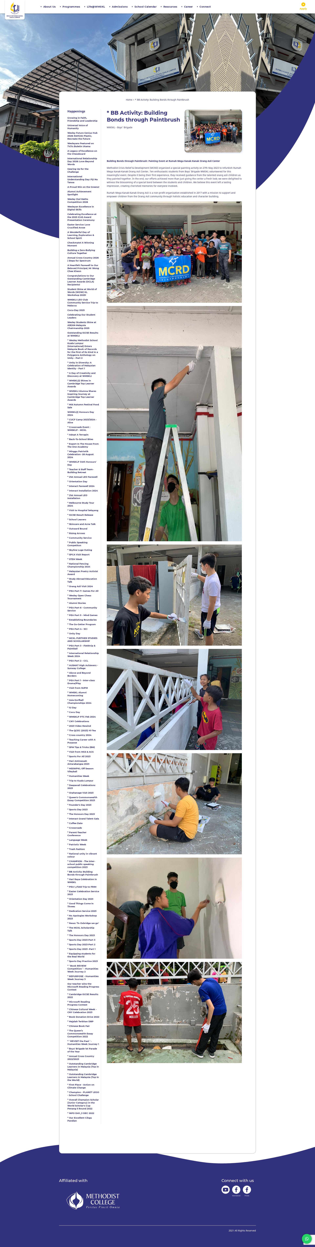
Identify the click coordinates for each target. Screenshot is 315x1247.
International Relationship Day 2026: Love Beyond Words (82, 161)
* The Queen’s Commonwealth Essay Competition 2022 (80, 1033)
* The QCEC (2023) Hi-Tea (81, 730)
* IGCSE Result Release (80, 515)
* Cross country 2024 (79, 735)
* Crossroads (74, 827)
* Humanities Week (78, 776)
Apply (303, 8)
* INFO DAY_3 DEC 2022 (80, 1113)
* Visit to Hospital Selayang (82, 510)
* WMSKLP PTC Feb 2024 (81, 716)
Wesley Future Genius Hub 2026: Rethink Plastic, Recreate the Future (82, 136)
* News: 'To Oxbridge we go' (83, 923)
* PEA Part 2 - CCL (77, 660)
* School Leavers (76, 519)
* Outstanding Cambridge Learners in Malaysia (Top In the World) (83, 1077)
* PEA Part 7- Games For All (82, 591)
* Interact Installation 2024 (82, 490)
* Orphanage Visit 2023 (80, 792)
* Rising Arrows (76, 533)
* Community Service (79, 538)
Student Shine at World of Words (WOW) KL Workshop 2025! (82, 292)
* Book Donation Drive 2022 (83, 1017)
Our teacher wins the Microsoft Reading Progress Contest (83, 986)
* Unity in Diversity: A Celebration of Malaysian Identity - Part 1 (81, 365)
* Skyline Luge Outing (79, 550)
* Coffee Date (75, 823)
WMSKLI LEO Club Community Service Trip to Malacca (82, 302)
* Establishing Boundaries (82, 619)
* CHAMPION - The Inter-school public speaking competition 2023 (81, 864)
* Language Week (77, 840)
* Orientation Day (77, 481)
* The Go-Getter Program (81, 624)
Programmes (71, 6)
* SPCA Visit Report (78, 554)
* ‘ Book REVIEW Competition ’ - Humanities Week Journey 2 (82, 968)
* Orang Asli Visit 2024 (80, 586)
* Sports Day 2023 (77, 809)
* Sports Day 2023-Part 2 (81, 944)
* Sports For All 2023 (79, 756)
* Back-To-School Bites (80, 439)
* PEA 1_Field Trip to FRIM (81, 886)
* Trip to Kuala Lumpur (80, 780)
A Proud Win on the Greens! (83, 187)
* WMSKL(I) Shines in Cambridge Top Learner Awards (80, 383)
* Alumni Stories (76, 603)
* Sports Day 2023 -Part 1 (81, 949)
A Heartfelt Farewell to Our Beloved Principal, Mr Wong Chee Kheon (83, 268)
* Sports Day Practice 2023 (82, 961)
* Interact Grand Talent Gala (83, 818)
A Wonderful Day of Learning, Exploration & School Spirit (80, 235)
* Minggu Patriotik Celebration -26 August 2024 (80, 454)
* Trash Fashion (76, 849)
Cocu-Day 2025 (76, 310)
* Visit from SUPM (77, 688)
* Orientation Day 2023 (80, 899)
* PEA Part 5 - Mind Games (82, 615)
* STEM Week (74, 559)
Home (129, 99)
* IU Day (71, 707)
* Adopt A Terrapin (77, 434)
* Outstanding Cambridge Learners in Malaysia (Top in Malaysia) (83, 1066)
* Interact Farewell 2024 (80, 486)
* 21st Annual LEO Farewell (82, 477)
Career (188, 6)
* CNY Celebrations (78, 721)
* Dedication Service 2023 (81, 911)
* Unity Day (73, 633)
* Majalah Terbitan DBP (80, 1021)
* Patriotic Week (76, 844)
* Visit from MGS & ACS (80, 751)
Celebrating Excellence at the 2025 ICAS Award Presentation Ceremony (81, 217)
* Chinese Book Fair (78, 1026)
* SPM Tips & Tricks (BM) (81, 747)
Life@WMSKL (96, 6)
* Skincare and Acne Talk (81, 524)
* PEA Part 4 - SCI (77, 629)
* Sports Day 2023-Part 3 (81, 940)
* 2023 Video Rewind (79, 726)
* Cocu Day (73, 712)
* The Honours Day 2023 (81, 814)
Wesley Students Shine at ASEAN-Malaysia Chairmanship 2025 (81, 325)
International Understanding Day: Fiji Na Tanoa (82, 179)
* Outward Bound (77, 528)
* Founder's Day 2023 (79, 805)
